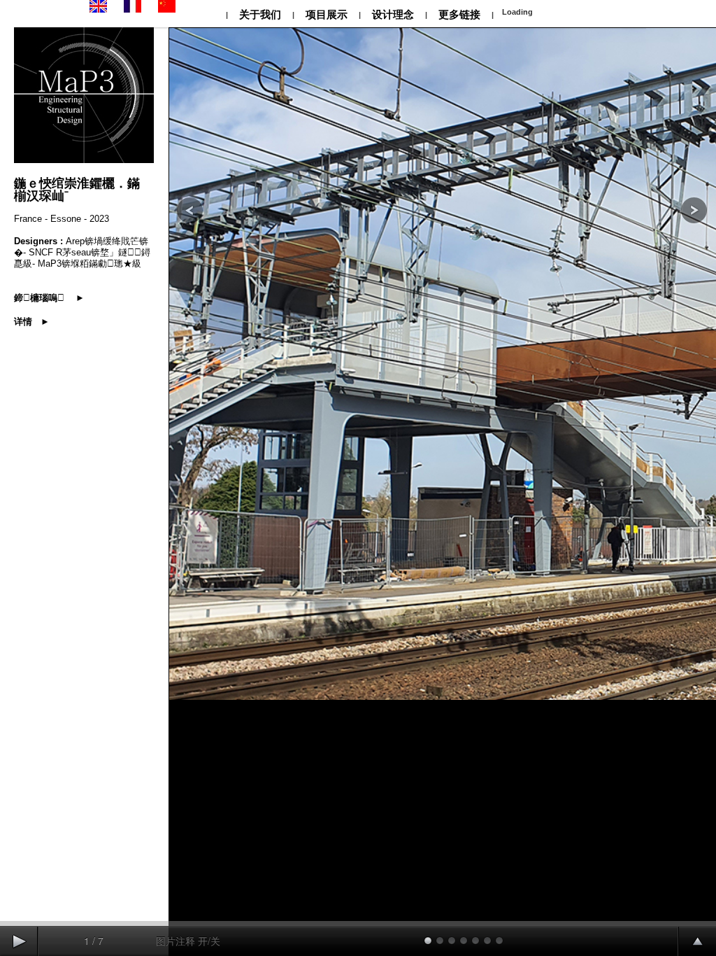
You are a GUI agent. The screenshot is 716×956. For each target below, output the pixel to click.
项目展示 (326, 14)
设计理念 (393, 14)
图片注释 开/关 (188, 941)
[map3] (98, 10)
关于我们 (260, 14)
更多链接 (459, 14)
